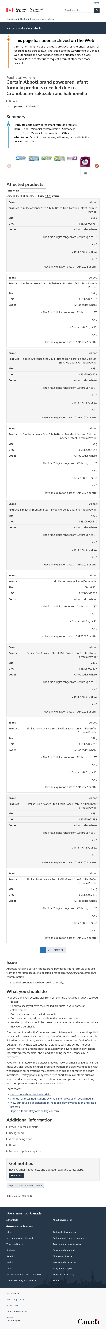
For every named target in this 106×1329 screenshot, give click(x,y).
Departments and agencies (19, 1226)
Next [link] (57, 950)
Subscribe (17, 1175)
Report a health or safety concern (25, 1185)
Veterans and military (63, 1274)
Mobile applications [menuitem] (16, 1299)
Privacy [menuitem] (9, 1317)
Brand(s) (14, 101)
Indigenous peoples (62, 1268)
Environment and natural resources (23, 1274)
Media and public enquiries (25, 1151)
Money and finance (62, 1256)
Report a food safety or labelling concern (34, 1111)
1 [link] (44, 950)
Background (16, 1133)
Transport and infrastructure (67, 1244)
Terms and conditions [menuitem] (17, 1311)
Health (23, 19)
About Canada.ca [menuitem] (14, 1305)
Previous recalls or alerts (23, 1127)
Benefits (10, 1256)
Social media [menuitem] (12, 1293)
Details (13, 1145)
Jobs (8, 1232)
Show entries (48, 195)
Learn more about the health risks (30, 1094)
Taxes (9, 1268)
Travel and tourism (15, 1244)
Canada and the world (64, 1250)
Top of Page (12, 1320)
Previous (9, 166)
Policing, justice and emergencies (69, 1238)
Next (97, 166)
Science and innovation (64, 1262)
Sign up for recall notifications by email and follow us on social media (51, 1098)
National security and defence (21, 1280)
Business (10, 1250)
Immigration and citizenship (20, 1238)
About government (62, 1219)
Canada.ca (12, 19)
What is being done (20, 1139)
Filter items (12, 190)
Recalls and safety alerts (42, 19)
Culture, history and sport (65, 1232)
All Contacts (12, 1219)
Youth (56, 1280)
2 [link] (50, 950)
